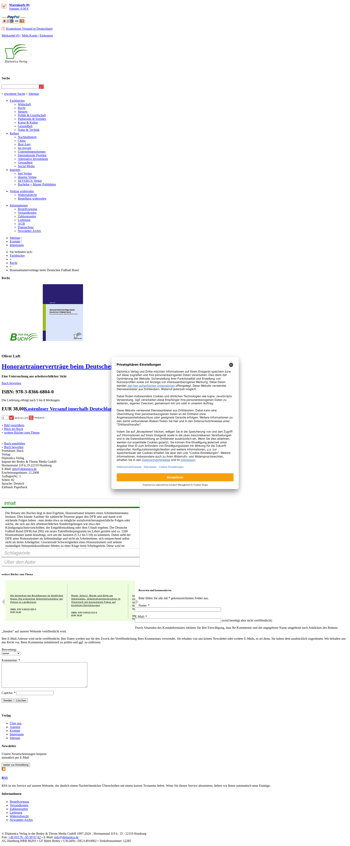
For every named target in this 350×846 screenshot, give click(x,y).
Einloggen (46, 35)
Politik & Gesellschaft (32, 115)
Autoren (15, 727)
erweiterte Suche (14, 93)
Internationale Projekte (32, 155)
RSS (5, 777)
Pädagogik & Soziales (32, 119)
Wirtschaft (24, 104)
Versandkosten (27, 212)
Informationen (19, 205)
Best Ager (24, 144)
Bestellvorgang (27, 209)
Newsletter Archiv (29, 231)
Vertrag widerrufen (22, 191)
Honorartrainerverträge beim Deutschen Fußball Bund (78, 366)
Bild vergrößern (14, 425)
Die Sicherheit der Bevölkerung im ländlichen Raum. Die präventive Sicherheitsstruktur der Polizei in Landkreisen (36, 598)
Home (341, 70)
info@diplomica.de (24, 469)
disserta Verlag (27, 177)
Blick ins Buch (13, 429)
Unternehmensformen (32, 151)
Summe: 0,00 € (19, 6)
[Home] (16, 62)
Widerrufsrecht (27, 195)
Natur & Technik (28, 129)
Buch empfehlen (14, 443)
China (22, 140)
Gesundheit (25, 126)
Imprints (15, 170)
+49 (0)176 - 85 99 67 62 (24, 837)
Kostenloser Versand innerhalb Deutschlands (70, 408)
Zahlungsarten (27, 216)
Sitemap (34, 93)
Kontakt (15, 241)
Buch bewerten (11, 383)
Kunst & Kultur (28, 122)
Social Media (26, 166)
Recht (21, 108)
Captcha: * (9, 693)
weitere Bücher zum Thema (21, 432)
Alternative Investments (33, 159)
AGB (21, 223)
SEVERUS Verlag (30, 180)
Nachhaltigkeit (27, 137)
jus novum (24, 148)
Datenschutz (26, 227)
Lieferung (24, 220)
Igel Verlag (25, 173)
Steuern (23, 111)
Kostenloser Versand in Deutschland (29, 28)
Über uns (15, 723)
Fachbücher (17, 100)
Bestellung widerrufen (32, 198)
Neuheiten (247, 70)
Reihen (14, 133)
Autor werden (318, 70)
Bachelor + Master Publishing (37, 184)
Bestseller (272, 70)
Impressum (17, 245)
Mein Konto (29, 35)
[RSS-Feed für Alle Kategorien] (4, 768)
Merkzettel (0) (11, 35)
